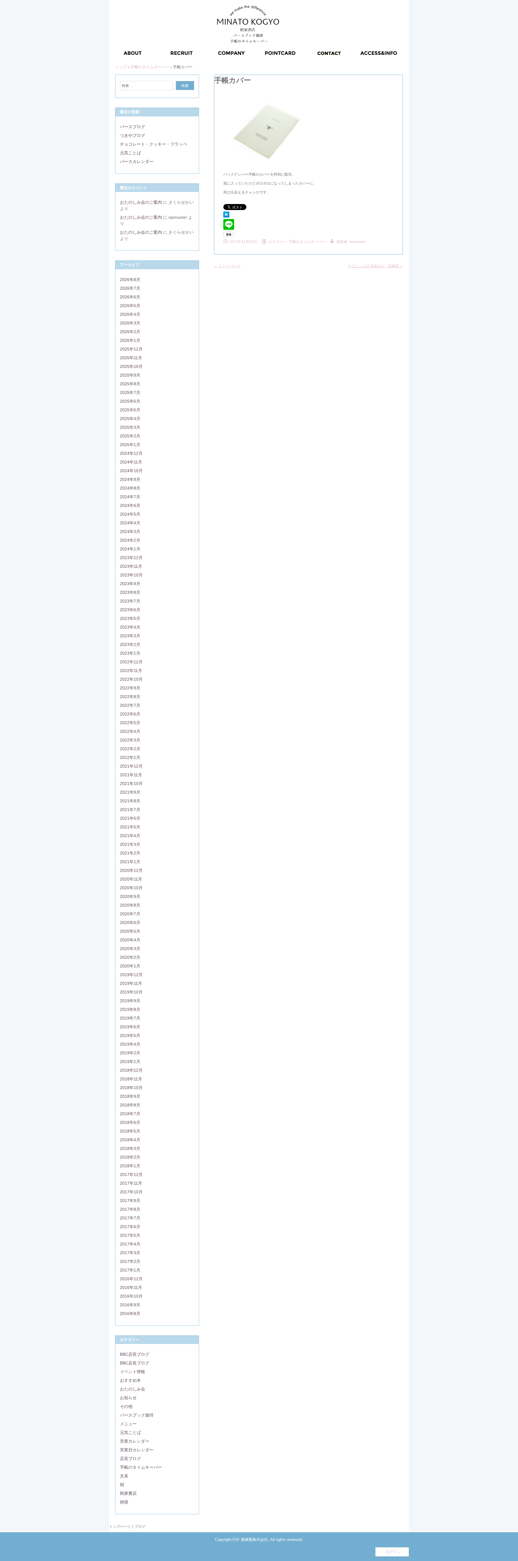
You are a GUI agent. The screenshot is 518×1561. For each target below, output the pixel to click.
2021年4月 (130, 835)
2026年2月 (130, 331)
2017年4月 (130, 1244)
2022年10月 (131, 679)
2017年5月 (130, 1235)
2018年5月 (130, 1131)
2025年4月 (130, 418)
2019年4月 (130, 1044)
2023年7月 (130, 601)
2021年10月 (131, 783)
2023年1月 (130, 653)
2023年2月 (130, 644)
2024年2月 (130, 540)
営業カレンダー (134, 1441)
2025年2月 (130, 436)
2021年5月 (130, 827)
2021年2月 (130, 853)
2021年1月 (130, 861)
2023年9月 (130, 583)
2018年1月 (130, 1165)
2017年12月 (131, 1174)
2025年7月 (130, 392)
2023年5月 (130, 618)
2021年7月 (130, 809)
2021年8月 (130, 800)
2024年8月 (130, 488)
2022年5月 (130, 722)
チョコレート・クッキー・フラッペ (153, 144)
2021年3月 (130, 844)
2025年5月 (130, 409)
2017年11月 (131, 1183)
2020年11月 (131, 879)
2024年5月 (130, 514)
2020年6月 (130, 922)
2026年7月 (130, 288)
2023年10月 (131, 575)
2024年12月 (131, 453)
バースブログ (132, 126)
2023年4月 (130, 627)
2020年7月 (130, 913)
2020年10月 (131, 887)
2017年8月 (130, 1209)
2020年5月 (130, 931)
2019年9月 (130, 1000)
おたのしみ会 (132, 1389)
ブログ (140, 1526)
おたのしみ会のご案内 (141, 202)
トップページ (120, 1526)
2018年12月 (131, 1070)
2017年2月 (130, 1261)
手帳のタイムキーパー (307, 242)
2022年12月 (131, 661)
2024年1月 (130, 548)
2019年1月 (130, 1061)
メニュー (128, 1423)
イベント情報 (132, 1371)
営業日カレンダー (136, 1449)
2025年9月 (130, 375)
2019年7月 (130, 1018)
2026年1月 (130, 340)
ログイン (393, 1552)
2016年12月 (131, 1278)
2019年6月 (130, 1026)
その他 (126, 1406)
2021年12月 (131, 766)
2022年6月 (130, 714)
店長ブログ (130, 1458)
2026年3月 (130, 323)
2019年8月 (130, 1009)
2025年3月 (130, 427)
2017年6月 (130, 1226)
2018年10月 (131, 1087)
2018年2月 (130, 1157)
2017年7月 (130, 1218)
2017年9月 (130, 1200)
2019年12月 (131, 974)
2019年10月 (131, 992)
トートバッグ (227, 266)
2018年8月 (130, 1105)
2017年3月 (130, 1252)
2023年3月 (130, 635)
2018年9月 (130, 1096)
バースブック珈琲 (136, 1415)
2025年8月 (130, 383)
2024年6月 (130, 505)
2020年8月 (130, 905)
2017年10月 (131, 1191)
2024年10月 (131, 470)
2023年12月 (131, 557)
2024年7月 (130, 496)
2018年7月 (130, 1113)
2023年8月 (130, 592)
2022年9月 (130, 688)
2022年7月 (130, 705)
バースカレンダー (136, 161)
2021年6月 (130, 818)
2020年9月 (130, 896)
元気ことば (130, 152)
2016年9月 (130, 1304)
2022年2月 (130, 748)
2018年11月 (131, 1079)
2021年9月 (130, 792)
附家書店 (128, 1493)
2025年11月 (131, 357)
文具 (124, 1476)
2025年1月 (130, 444)
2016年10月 (131, 1296)
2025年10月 (131, 366)
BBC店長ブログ (134, 1354)
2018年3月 (130, 1148)
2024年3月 (130, 531)
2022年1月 (130, 757)
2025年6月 (130, 401)
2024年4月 (130, 522)
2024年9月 (130, 479)
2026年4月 (130, 314)
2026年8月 (130, 279)
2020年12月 (131, 870)
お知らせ (128, 1397)
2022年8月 (130, 696)
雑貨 (124, 1502)
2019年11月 (131, 983)
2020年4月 (130, 939)
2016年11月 (131, 1287)
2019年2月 (130, 1052)
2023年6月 (130, 609)
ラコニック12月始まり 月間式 (375, 266)
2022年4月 (130, 731)
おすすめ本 (130, 1380)
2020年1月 (130, 966)
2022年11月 (131, 670)
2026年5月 (130, 305)
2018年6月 (130, 1122)
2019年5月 (130, 1035)
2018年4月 (130, 1139)
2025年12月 (131, 349)
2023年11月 (131, 566)
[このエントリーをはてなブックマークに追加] (226, 216)
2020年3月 (130, 948)
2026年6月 (130, 297)
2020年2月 (130, 957)
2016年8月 (130, 1313)
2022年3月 (130, 740)
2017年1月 (130, 1270)
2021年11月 (131, 774)
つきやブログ (132, 135)
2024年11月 (131, 462)
